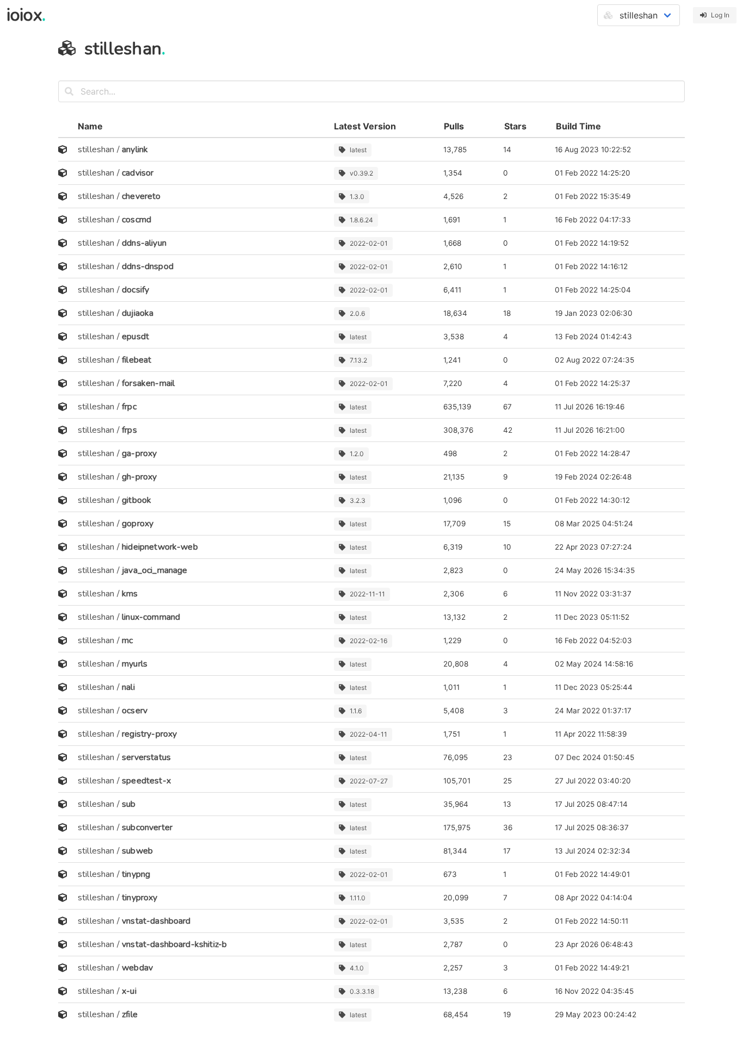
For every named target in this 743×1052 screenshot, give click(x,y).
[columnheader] (64, 126)
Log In (720, 15)
